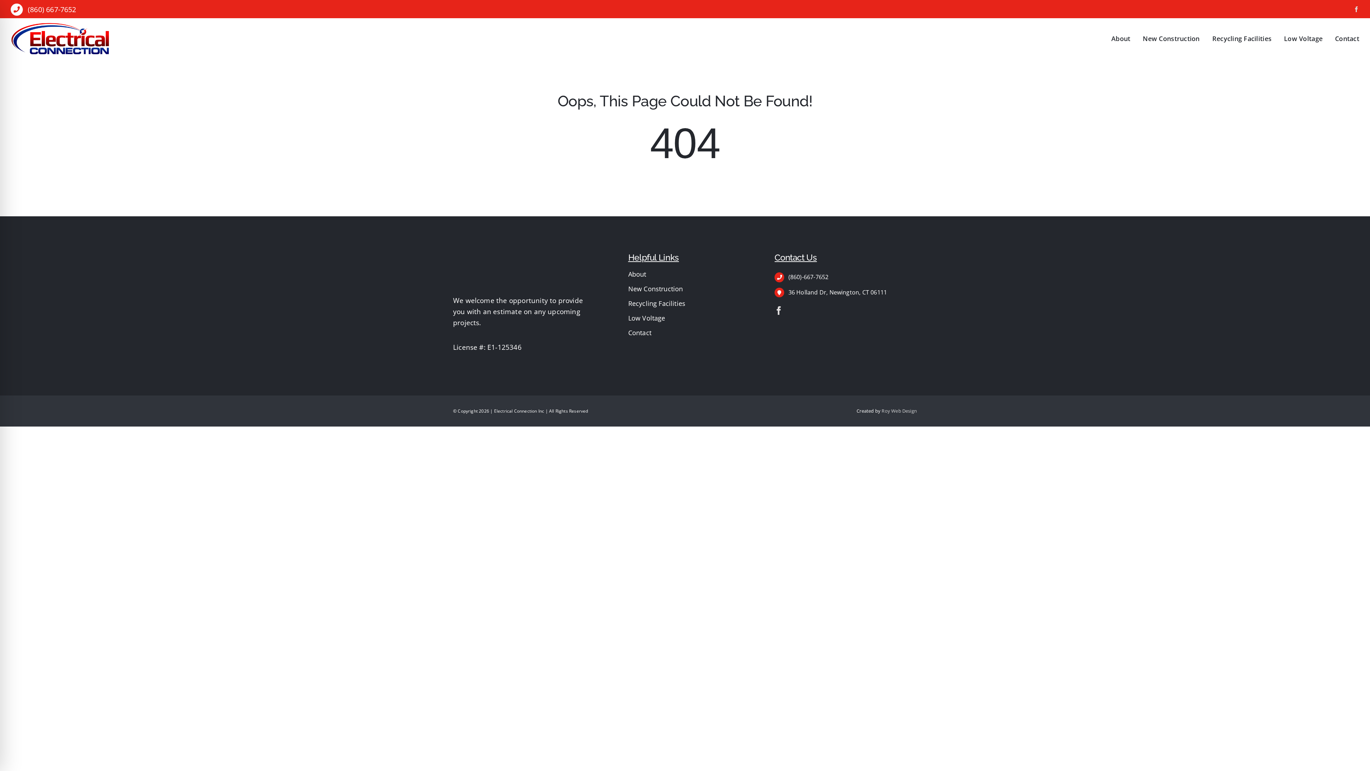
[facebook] (1356, 9)
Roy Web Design (899, 411)
